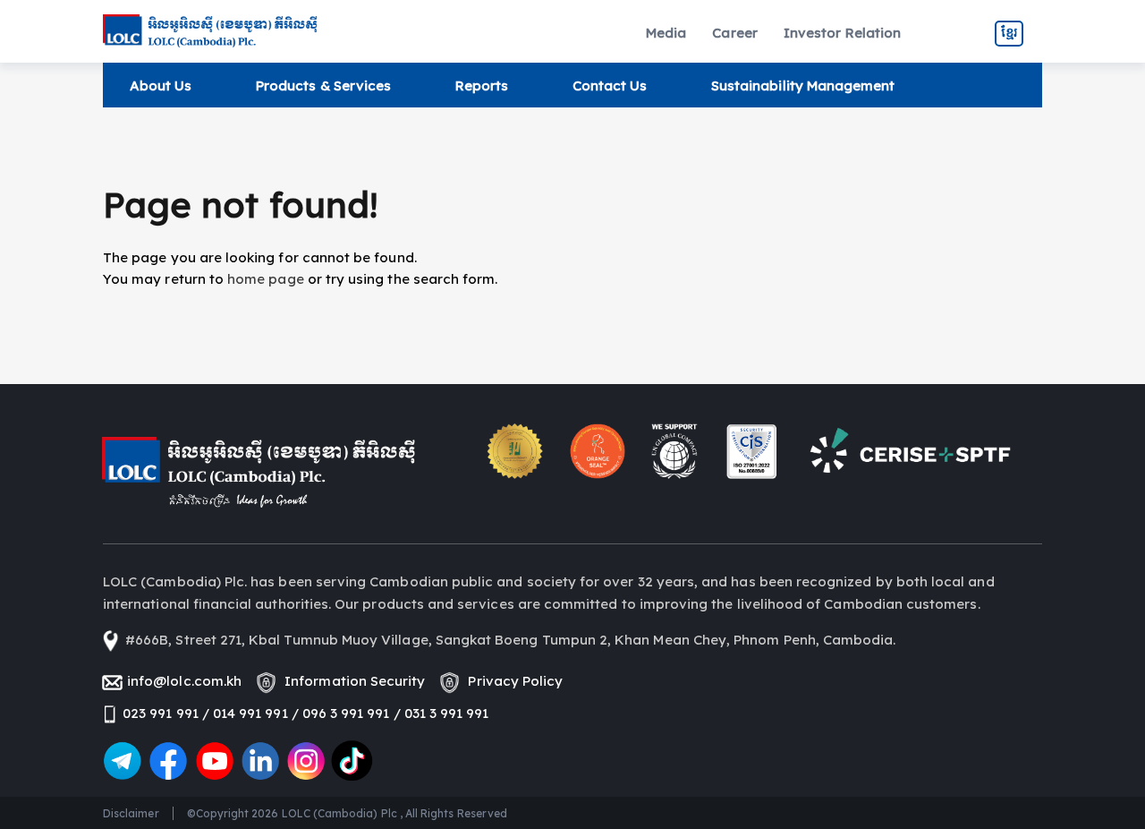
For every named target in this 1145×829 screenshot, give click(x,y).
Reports (481, 85)
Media (666, 32)
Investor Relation (842, 32)
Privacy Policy (512, 680)
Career (734, 32)
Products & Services (323, 85)
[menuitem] (666, 33)
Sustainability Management (803, 85)
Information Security (351, 680)
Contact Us (610, 85)
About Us (160, 85)
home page (265, 278)
